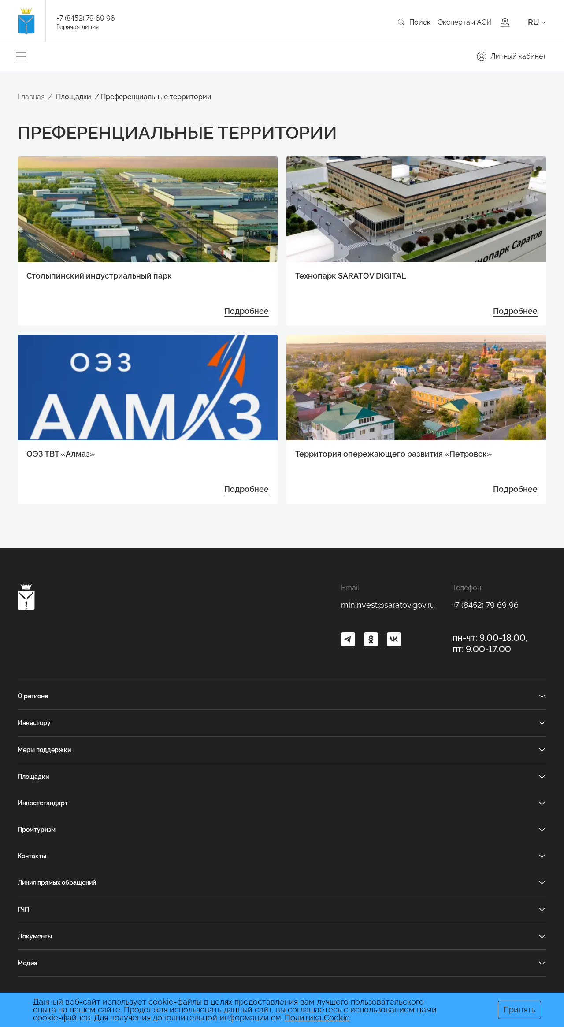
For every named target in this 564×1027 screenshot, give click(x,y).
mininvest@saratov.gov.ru (388, 605)
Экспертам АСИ (465, 22)
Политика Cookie (317, 1017)
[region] (282, 514)
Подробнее (246, 311)
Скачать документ (264, 536)
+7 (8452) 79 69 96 (85, 18)
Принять (519, 1009)
